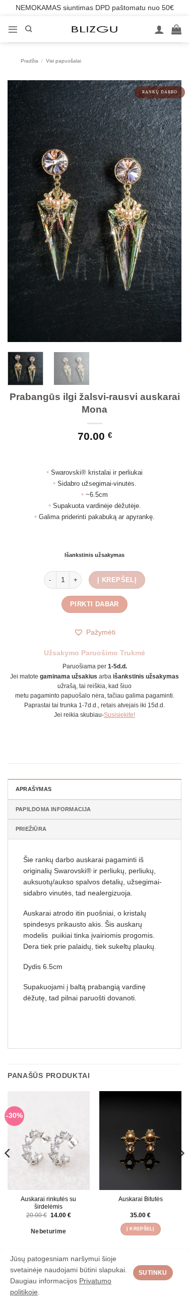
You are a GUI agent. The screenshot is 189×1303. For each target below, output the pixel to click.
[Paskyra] (159, 29)
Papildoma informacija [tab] (53, 809)
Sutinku (153, 1272)
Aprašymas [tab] (33, 789)
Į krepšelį (117, 580)
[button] (13, 29)
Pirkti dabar (94, 604)
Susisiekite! (119, 714)
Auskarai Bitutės (140, 1199)
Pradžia (29, 61)
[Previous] (24, 211)
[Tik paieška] (28, 29)
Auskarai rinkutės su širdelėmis (48, 1203)
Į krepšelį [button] (141, 1228)
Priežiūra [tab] (31, 829)
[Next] (165, 211)
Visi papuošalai (63, 61)
